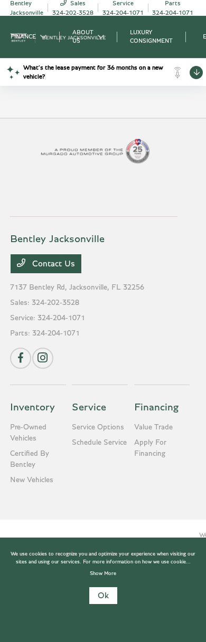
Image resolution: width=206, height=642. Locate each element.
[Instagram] (42, 358)
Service (89, 407)
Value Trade (153, 427)
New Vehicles (31, 480)
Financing (156, 407)
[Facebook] (20, 358)
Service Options (98, 427)
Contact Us (52, 264)
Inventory (32, 407)
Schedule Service (99, 442)
